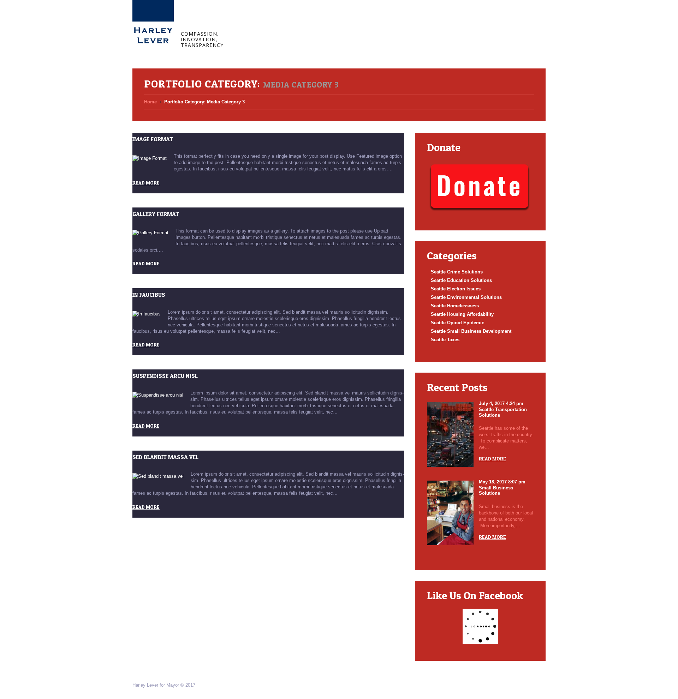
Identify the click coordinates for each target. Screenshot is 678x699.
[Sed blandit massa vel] (158, 476)
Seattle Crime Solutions (457, 272)
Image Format (152, 139)
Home (251, 20)
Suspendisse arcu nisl (165, 375)
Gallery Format (155, 213)
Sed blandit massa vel (165, 456)
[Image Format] (149, 158)
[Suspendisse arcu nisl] (157, 395)
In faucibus (148, 294)
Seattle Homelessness (455, 305)
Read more (146, 183)
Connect (332, 20)
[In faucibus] (146, 314)
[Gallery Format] (150, 233)
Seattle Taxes (445, 339)
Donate (361, 20)
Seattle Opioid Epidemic (457, 322)
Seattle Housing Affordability (462, 314)
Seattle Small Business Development (471, 331)
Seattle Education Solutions (461, 280)
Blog (303, 20)
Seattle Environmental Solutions (466, 297)
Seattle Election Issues (456, 288)
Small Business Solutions (496, 490)
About (277, 20)
